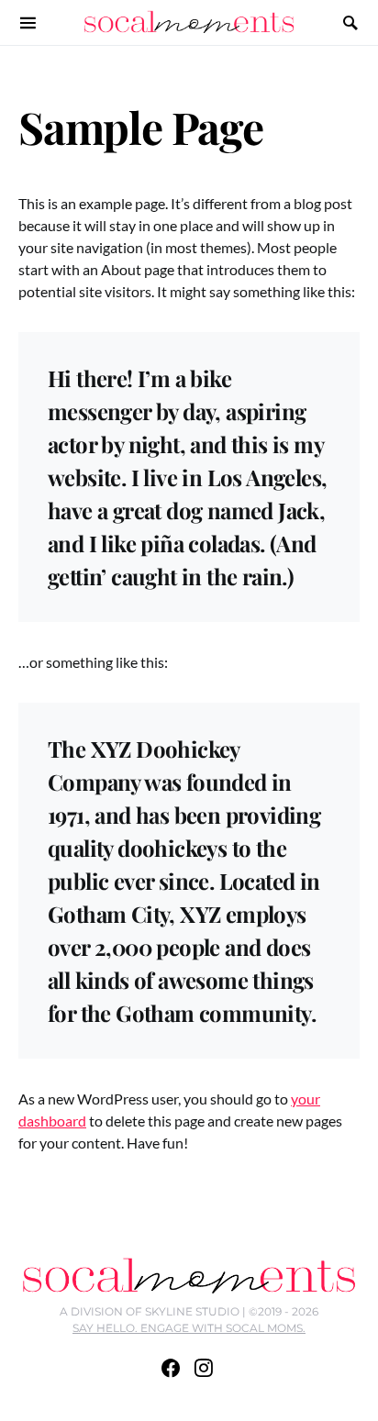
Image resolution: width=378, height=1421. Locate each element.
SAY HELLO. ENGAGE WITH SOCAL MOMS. (189, 1328)
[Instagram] (204, 1368)
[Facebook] (170, 1368)
